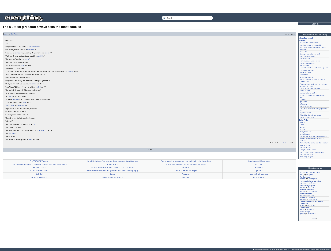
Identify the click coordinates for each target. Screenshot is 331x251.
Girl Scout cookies (32, 47)
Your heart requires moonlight (310, 45)
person (302, 214)
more (314, 218)
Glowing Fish (312, 179)
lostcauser (311, 205)
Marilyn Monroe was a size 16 (112, 177)
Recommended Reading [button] (315, 35)
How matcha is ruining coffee (310, 61)
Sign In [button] (315, 24)
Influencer (303, 104)
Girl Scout (30, 50)
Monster (303, 127)
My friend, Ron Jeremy (39, 177)
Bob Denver (22, 106)
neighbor (33, 84)
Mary (12, 106)
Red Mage (186, 177)
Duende (303, 99)
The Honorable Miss (307, 117)
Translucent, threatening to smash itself (313, 136)
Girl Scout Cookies (39, 167)
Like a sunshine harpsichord (310, 88)
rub (24, 102)
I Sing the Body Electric (308, 150)
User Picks (303, 40)
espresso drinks (305, 113)
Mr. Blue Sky (304, 82)
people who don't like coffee (309, 43)
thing (302, 209)
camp (30, 140)
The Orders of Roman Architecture (312, 152)
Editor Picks (303, 120)
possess (16, 99)
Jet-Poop (14, 34)
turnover (303, 129)
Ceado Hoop (304, 208)
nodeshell (282, 143)
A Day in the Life (305, 132)
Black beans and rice (307, 63)
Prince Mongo (305, 91)
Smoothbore (304, 75)
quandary (303, 102)
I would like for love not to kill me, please (314, 68)
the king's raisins (259, 177)
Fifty (34, 124)
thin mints (185, 167)
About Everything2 (306, 38)
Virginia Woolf (305, 145)
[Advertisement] (165, 6)
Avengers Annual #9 (307, 70)
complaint (18, 53)
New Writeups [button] (315, 168)
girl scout (259, 171)
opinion (303, 183)
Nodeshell (39, 174)
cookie (47, 53)
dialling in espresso (307, 77)
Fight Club (303, 52)
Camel (302, 125)
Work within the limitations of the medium (314, 143)
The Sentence (305, 59)
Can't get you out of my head (310, 54)
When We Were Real (307, 56)
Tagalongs (186, 174)
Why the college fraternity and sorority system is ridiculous (186, 164)
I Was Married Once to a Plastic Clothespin (311, 203)
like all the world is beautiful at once (312, 79)
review (302, 179)
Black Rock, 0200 (306, 106)
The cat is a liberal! (306, 154)
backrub (70, 71)
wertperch (309, 175)
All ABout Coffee (305, 72)
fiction (302, 205)
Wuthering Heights (306, 157)
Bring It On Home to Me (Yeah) (310, 115)
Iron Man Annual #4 (307, 65)
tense (23, 65)
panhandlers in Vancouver (259, 174)
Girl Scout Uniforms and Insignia (186, 171)
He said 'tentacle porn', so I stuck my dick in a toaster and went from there (112, 161)
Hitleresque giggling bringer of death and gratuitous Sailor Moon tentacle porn (39, 164)
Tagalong (12, 133)
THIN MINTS (42, 130)
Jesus (8, 106)
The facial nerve (305, 147)
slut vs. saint (259, 164)
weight (40, 56)
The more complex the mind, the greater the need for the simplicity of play (112, 171)
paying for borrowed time (308, 93)
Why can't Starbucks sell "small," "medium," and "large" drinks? (112, 167)
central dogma (305, 134)
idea (5, 34)
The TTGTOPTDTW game (39, 161)
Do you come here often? (39, 171)
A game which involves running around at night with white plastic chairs (186, 161)
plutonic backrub (112, 164)
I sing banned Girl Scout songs (259, 161)
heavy (27, 59)
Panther (302, 122)
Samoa (10, 96)
